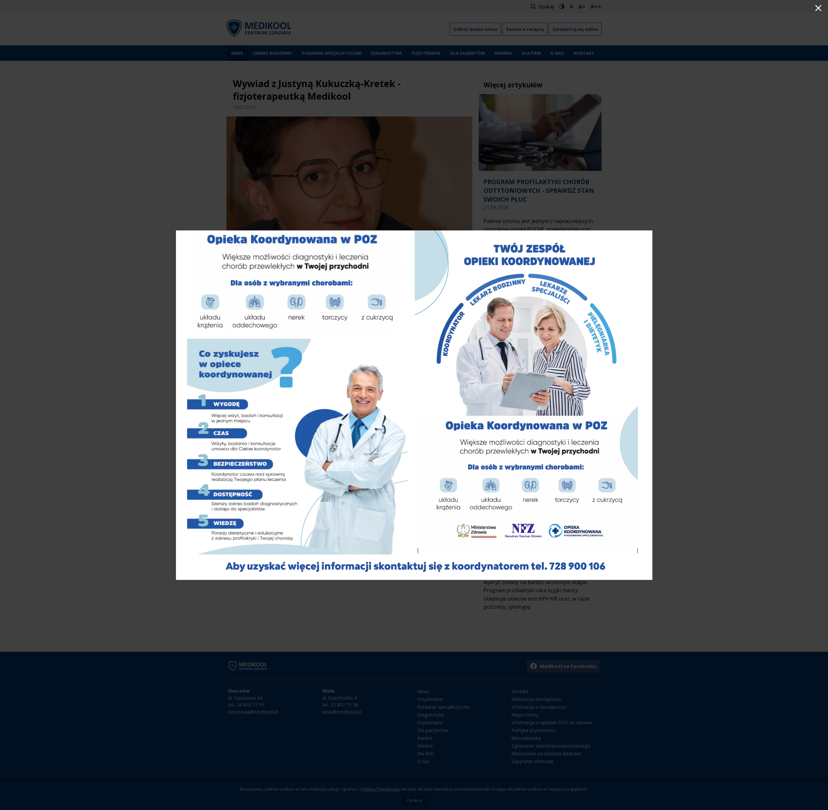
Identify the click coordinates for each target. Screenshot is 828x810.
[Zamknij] (818, 9)
